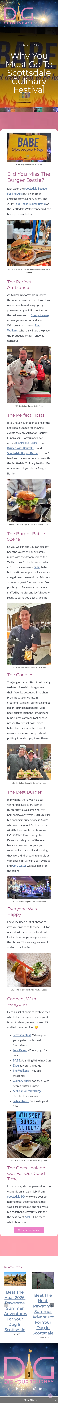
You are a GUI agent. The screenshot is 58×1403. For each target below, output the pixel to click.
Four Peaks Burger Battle (30, 203)
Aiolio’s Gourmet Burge (27, 1091)
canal (37, 567)
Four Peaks (20, 1050)
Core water (19, 865)
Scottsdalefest (22, 1035)
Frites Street (21, 1101)
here (28, 1216)
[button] (6, 1305)
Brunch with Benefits (20, 448)
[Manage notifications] (50, 1395)
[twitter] (22, 1388)
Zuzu (16, 1065)
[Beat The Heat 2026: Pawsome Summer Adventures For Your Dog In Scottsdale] (15, 1279)
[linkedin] (40, 1388)
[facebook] (17, 1388)
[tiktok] (34, 1388)
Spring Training (40, 315)
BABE (16, 1060)
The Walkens (21, 1070)
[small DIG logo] (18, 13)
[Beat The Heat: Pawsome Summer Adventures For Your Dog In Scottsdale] (43, 1280)
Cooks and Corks (26, 443)
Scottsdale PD (16, 1196)
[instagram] (28, 1388)
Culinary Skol (21, 1080)
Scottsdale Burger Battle (22, 453)
